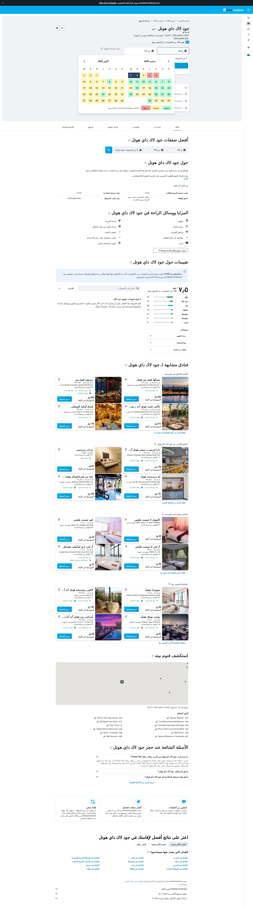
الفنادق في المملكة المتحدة (177, 868)
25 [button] (137, 94)
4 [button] (137, 75)
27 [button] (169, 100)
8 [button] (156, 81)
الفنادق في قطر (137, 857)
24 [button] (143, 94)
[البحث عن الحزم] (248, 34)
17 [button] (143, 87)
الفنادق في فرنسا (92, 865)
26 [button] (131, 94)
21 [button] (162, 94)
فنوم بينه (160, 21)
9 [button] (149, 81)
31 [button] (84, 100)
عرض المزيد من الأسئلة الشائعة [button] (142, 782)
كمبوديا (173, 21)
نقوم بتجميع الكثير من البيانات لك (172, 893)
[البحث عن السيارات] (248, 29)
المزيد (186, 178)
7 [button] (162, 81)
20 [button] (169, 94)
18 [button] (137, 87)
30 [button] (150, 100)
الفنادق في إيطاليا (136, 868)
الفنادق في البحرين (180, 865)
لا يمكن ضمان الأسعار (132, 881)
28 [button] (162, 100)
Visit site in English (107, 3)
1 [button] (156, 75)
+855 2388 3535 (181, 38)
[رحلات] (248, 47)
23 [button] (150, 94)
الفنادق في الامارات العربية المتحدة (85, 861)
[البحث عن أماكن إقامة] (248, 23)
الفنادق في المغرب (180, 857)
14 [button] (162, 87)
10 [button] (143, 81)
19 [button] (131, 87)
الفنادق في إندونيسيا (135, 861)
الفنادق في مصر (137, 865)
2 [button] (149, 75)
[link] (170, 432)
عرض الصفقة (131, 399)
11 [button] (137, 81)
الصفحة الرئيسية (183, 21)
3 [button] (143, 75)
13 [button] (169, 87)
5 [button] (131, 75)
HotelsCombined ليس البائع (174, 888)
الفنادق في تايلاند (92, 868)
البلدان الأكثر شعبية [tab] (178, 844)
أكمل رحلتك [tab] (141, 844)
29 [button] (156, 100)
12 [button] (131, 81)
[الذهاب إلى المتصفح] (248, 40)
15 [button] (156, 87)
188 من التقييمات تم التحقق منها (166, 42)
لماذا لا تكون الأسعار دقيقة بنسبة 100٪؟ (169, 898)
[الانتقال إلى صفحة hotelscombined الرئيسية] (233, 10)
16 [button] (150, 87)
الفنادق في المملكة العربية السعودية (85, 857)
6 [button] (168, 81)
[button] (3, 3)
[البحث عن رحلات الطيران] (248, 18)
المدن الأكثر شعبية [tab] (159, 844)
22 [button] (156, 94)
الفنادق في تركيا (181, 861)
